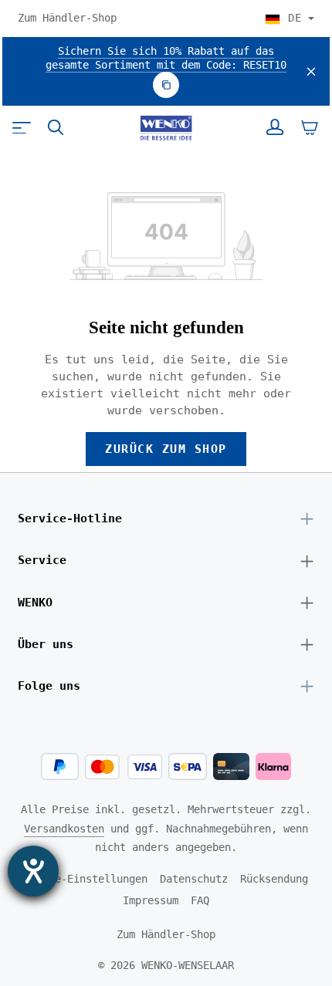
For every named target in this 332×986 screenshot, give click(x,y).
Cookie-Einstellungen (85, 879)
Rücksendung (274, 879)
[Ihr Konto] (274, 127)
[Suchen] (55, 127)
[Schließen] (311, 71)
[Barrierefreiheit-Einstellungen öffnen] (33, 871)
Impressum (150, 900)
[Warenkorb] (309, 127)
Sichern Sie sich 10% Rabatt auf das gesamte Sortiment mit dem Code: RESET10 (166, 58)
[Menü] (21, 127)
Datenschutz (194, 879)
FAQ (200, 900)
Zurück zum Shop (165, 448)
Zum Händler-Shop (67, 18)
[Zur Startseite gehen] (165, 128)
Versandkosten (64, 828)
